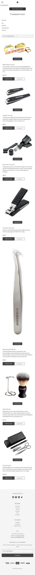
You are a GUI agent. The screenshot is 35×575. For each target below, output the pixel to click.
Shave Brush (7, 409)
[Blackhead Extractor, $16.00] (17, 292)
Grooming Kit (7, 465)
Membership (17, 526)
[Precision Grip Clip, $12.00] (17, 202)
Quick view (17, 59)
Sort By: (4, 36)
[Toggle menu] (2, 2)
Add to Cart (8, 79)
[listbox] (12, 36)
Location (17, 508)
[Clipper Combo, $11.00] (17, 95)
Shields (4, 25)
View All (4, 30)
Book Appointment (17, 9)
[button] (17, 8)
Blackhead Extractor (9, 349)
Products (17, 524)
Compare (19, 79)
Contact (17, 511)
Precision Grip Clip (8, 228)
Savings (17, 522)
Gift (17, 513)
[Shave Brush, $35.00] (17, 385)
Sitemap (17, 514)
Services (17, 506)
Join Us (17, 509)
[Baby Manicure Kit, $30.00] (17, 49)
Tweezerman (5, 28)
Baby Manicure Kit (8, 64)
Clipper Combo (7, 115)
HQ (2, 23)
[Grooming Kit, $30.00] (17, 443)
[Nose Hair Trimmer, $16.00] (17, 145)
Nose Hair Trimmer (9, 164)
